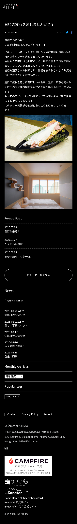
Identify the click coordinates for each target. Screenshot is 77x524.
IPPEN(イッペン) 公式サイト (21, 506)
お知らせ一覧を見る (38, 275)
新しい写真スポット (16, 325)
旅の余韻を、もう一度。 (19, 256)
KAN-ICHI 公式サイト (16, 502)
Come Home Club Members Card (24, 498)
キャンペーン (12, 396)
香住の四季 (11, 356)
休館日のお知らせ (15, 315)
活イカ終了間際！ (15, 346)
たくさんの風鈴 (14, 244)
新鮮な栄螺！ (12, 231)
